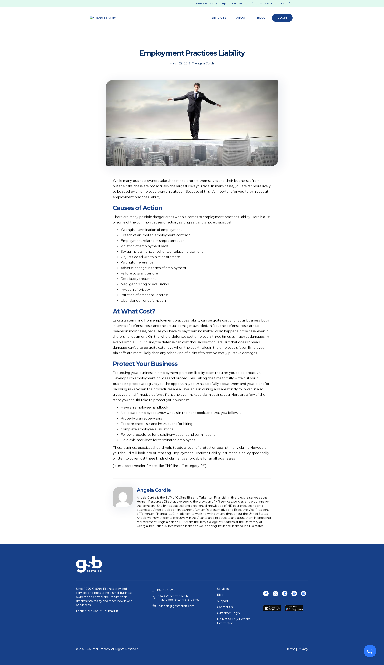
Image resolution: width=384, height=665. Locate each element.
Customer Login (228, 613)
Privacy (303, 649)
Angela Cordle (205, 63)
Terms (291, 649)
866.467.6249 (207, 3)
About (241, 17)
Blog (261, 17)
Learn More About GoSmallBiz (97, 611)
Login (282, 17)
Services (218, 17)
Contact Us (225, 607)
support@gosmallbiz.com (242, 3)
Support (222, 601)
